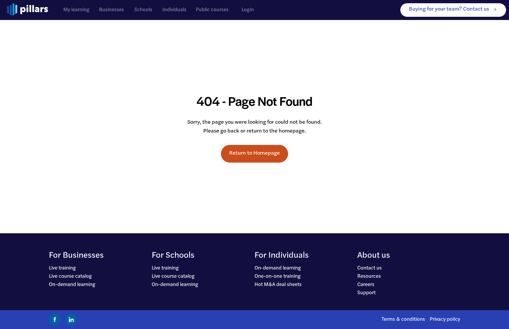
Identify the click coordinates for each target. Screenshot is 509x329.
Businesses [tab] (111, 9)
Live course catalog (70, 276)
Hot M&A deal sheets (278, 284)
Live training (62, 268)
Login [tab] (248, 9)
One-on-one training (277, 276)
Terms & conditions (403, 319)
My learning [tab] (76, 9)
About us (373, 256)
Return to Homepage (254, 153)
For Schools (173, 256)
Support (366, 292)
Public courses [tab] (212, 9)
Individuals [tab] (174, 9)
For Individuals (281, 256)
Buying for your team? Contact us (449, 9)
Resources (369, 276)
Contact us (369, 268)
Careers (365, 284)
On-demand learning (72, 284)
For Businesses (76, 256)
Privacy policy (445, 319)
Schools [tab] (143, 9)
